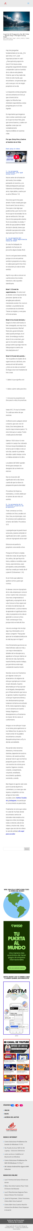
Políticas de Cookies (15, 1222)
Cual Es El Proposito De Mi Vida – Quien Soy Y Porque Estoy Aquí (16, 35)
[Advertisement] (16, 869)
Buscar (27, 849)
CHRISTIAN (9, 38)
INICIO (23, 38)
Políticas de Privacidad (15, 1220)
